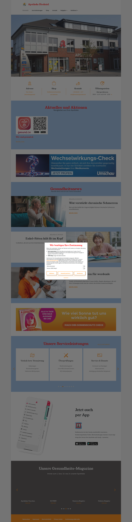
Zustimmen (80, 273)
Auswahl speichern (65, 273)
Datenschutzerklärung (52, 260)
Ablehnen (51, 273)
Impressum (66, 277)
